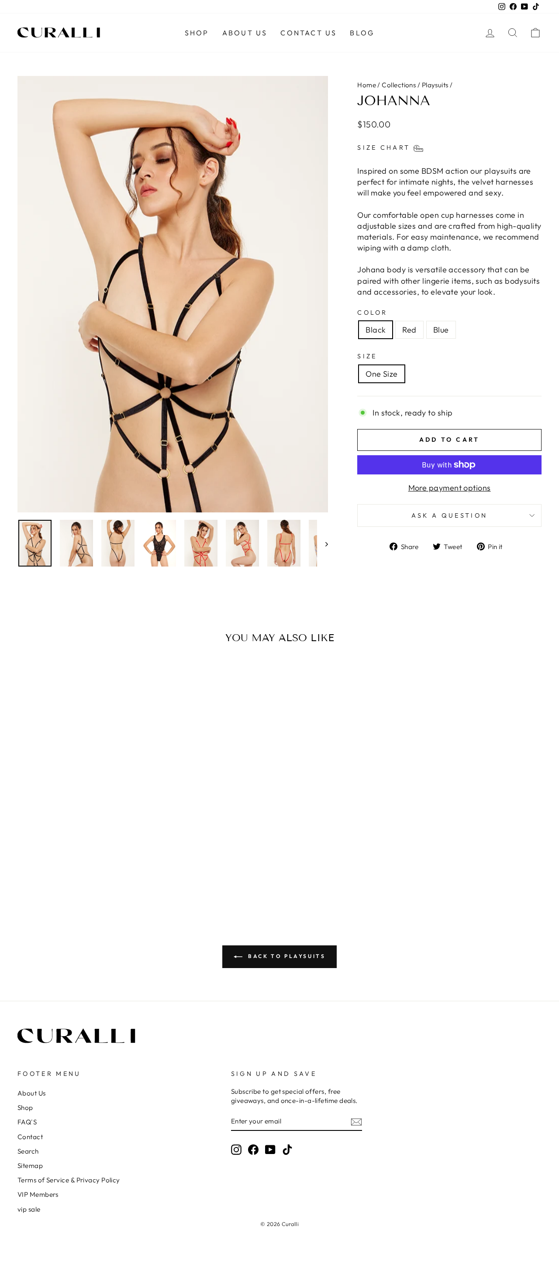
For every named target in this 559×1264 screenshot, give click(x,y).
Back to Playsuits (286, 956)
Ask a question (449, 515)
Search (28, 1151)
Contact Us (308, 32)
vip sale (29, 1209)
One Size (382, 374)
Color (372, 312)
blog (362, 32)
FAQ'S (27, 1122)
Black (376, 330)
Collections (399, 85)
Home (366, 85)
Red (409, 330)
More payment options (449, 488)
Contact (30, 1137)
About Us (245, 32)
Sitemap (30, 1165)
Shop (197, 32)
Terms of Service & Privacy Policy (68, 1180)
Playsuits (435, 85)
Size (367, 356)
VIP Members (38, 1194)
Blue (441, 330)
